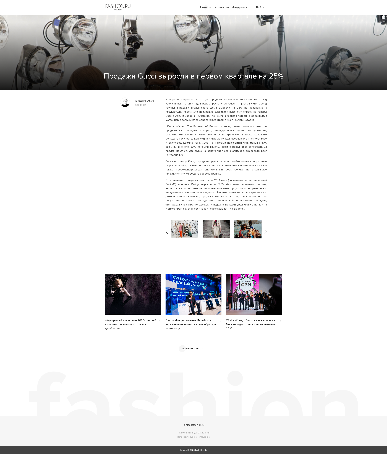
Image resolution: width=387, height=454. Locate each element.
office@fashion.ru (194, 425)
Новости (205, 7)
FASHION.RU (201, 450)
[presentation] (167, 229)
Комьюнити (222, 7)
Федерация (239, 7)
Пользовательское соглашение (193, 437)
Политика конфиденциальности (194, 433)
